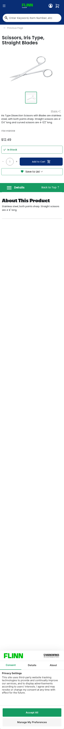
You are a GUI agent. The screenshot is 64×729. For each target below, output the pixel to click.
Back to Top (49, 187)
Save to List (32, 172)
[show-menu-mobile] (4, 6)
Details (19, 187)
